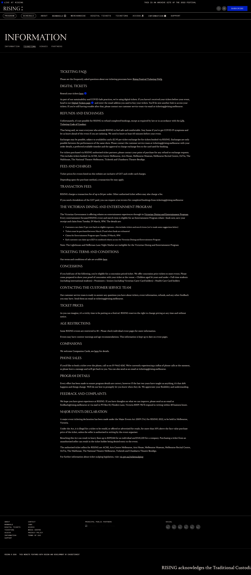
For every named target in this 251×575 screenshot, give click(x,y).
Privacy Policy (35, 532)
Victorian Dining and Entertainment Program (166, 214)
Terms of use (34, 535)
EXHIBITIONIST (74, 554)
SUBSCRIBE (237, 8)
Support (175, 16)
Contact (32, 522)
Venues (43, 46)
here (81, 93)
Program (9, 16)
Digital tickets (101, 16)
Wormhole (57, 16)
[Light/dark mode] (224, 8)
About (44, 16)
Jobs (30, 524)
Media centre (34, 530)
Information (155, 16)
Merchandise (78, 16)
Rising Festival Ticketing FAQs (147, 79)
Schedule (28, 16)
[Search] (218, 8)
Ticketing (122, 16)
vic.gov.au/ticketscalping (131, 456)
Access (137, 16)
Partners (57, 46)
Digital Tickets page (81, 103)
